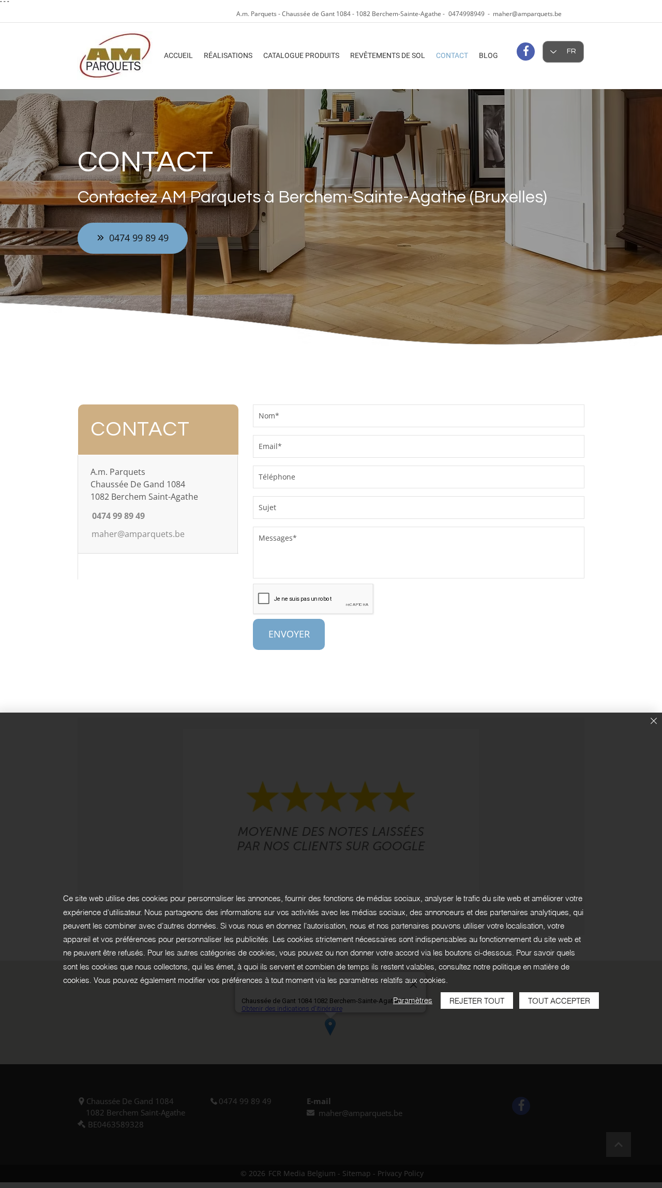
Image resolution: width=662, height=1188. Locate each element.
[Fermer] (654, 722)
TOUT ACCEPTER (559, 1001)
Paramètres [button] (412, 1000)
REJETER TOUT (476, 1001)
